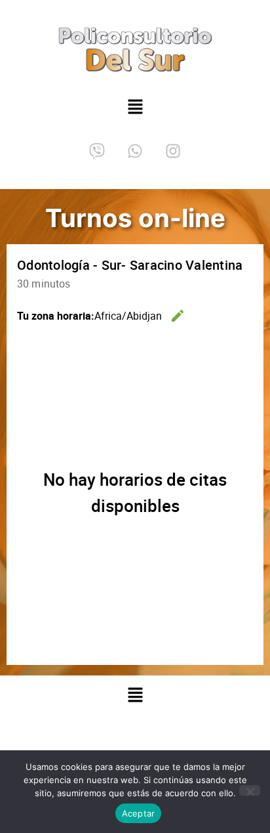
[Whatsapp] (135, 151)
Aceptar (138, 813)
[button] (135, 108)
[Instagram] (173, 151)
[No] (249, 790)
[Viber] (97, 151)
